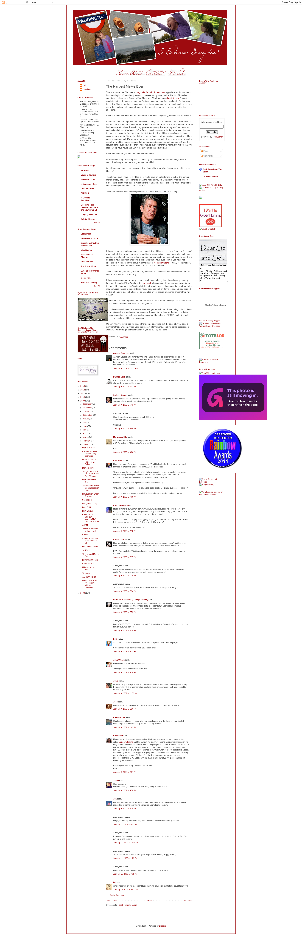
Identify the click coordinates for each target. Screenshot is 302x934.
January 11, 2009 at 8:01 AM (125, 824)
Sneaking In (87, 500)
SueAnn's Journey (89, 282)
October (86, 411)
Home (150, 901)
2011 (82, 393)
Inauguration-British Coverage (90, 495)
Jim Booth (146, 283)
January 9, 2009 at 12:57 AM (125, 368)
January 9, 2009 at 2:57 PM (125, 772)
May (85, 430)
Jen (115, 799)
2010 (82, 397)
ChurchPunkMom (121, 505)
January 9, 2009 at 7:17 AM (125, 557)
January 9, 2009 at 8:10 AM (125, 630)
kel (114, 882)
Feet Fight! (86, 507)
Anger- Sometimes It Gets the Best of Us (91, 540)
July (85, 422)
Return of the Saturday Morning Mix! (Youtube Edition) (90, 517)
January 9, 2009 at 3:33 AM (125, 387)
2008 (82, 593)
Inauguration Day (89, 503)
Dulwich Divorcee (89, 219)
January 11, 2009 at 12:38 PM (126, 843)
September (87, 415)
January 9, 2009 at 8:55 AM (125, 651)
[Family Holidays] (212, 357)
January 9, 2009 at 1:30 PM (125, 709)
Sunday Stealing (126, 742)
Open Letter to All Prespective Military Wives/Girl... (89, 584)
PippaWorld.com (88, 179)
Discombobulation (90, 547)
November (87, 408)
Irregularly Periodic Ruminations (150, 92)
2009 (82, 401)
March (85, 437)
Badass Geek (119, 377)
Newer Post (112, 901)
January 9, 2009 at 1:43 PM (125, 727)
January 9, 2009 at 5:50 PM (125, 790)
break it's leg (173, 98)
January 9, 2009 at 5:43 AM (125, 405)
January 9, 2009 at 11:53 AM (125, 693)
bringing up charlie (89, 214)
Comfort (85, 535)
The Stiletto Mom (88, 266)
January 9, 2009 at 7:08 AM (125, 497)
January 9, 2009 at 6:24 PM (125, 809)
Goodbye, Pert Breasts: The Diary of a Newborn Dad (89, 207)
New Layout (87, 511)
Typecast (85, 170)
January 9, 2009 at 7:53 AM (125, 612)
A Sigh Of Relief (89, 577)
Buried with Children (90, 238)
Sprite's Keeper (120, 395)
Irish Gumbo (118, 460)
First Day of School (90, 560)
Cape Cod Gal (119, 540)
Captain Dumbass (121, 353)
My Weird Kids (88, 448)
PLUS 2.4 (85, 193)
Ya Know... (86, 573)
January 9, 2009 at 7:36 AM (125, 591)
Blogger (162, 926)
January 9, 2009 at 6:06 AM (125, 452)
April (85, 433)
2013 (82, 386)
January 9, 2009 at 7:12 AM (125, 531)
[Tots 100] (212, 349)
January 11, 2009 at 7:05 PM (125, 874)
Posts (205, 151)
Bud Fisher (118, 736)
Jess (115, 702)
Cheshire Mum (87, 189)
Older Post (187, 901)
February (87, 441)
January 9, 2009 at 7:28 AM (125, 576)
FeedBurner (218, 137)
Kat (84, 85)
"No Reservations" (161, 263)
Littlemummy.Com (89, 184)
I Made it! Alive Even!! (88, 568)
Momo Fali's (86, 278)
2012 (82, 390)
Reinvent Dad (119, 717)
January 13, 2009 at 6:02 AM (125, 889)
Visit (209, 321)
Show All (97, 222)
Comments (208, 156)
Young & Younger (88, 175)
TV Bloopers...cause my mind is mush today (90, 488)
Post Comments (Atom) (127, 905)
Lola (115, 639)
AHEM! (85, 525)
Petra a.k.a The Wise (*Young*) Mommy (130, 600)
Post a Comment (117, 895)
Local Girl (87, 89)
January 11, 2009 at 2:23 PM (125, 858)
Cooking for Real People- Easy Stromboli (89, 453)
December (87, 404)
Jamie (116, 780)
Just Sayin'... (87, 550)
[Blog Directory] (206, 485)
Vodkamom (86, 234)
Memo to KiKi (88, 468)
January (86, 444)
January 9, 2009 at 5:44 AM (125, 428)
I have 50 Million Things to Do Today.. (89, 461)
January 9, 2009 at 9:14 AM (125, 672)
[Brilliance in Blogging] (207, 229)
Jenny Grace (119, 660)
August (86, 419)
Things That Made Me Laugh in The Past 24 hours (90, 473)
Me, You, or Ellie (120, 437)
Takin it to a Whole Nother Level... (90, 530)
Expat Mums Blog (210, 176)
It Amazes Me (88, 564)
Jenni (115, 681)
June (85, 426)
